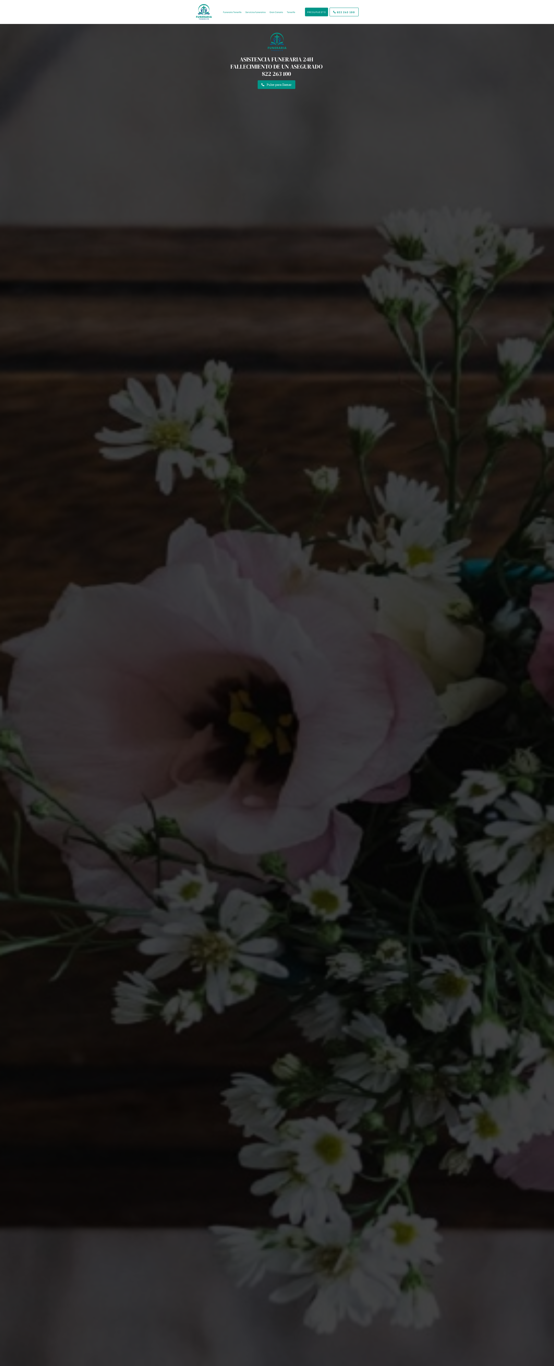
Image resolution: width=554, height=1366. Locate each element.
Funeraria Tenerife (232, 12)
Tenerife (291, 12)
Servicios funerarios (255, 12)
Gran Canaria (276, 12)
